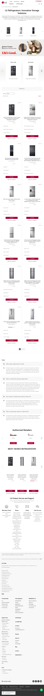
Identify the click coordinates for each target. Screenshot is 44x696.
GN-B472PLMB (31, 243)
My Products (4, 659)
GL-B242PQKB (11, 201)
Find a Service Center (6, 636)
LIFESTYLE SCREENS (5, 602)
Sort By (4, 93)
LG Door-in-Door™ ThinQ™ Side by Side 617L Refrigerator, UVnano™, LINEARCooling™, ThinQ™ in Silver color (32, 200)
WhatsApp (4, 651)
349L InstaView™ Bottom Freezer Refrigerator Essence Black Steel (11, 159)
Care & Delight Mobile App (6, 654)
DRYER (16, 607)
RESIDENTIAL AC (32, 598)
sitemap (3, 686)
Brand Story (17, 628)
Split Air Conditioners (32, 600)
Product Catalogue (5, 623)
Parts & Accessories (5, 643)
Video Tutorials (4, 626)
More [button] (25, 20)
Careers (16, 642)
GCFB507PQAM (11, 324)
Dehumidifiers (31, 604)
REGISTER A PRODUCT (6, 620)
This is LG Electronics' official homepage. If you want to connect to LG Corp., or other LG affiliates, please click (19, 689)
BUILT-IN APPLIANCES (19, 612)
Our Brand (17, 640)
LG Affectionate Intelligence (7, 669)
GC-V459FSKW (11, 161)
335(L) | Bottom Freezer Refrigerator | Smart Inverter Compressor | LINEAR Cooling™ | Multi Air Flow (11, 241)
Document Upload (5, 644)
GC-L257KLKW (31, 203)
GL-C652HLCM (11, 284)
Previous (2, 48)
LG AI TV (3, 671)
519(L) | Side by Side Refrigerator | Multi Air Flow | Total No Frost (11, 322)
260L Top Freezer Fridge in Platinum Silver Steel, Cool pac (11, 199)
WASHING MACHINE (19, 605)
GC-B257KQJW (31, 162)
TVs (2, 600)
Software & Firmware (6, 629)
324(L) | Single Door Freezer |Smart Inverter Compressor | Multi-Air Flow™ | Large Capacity (32, 323)
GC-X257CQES (11, 121)
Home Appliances (18, 598)
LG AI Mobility (4, 673)
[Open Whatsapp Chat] (41, 689)
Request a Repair (5, 634)
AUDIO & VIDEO (5, 604)
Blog (16, 646)
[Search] (41, 4)
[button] (12, 138)
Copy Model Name (14, 121)
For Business (38, 1)
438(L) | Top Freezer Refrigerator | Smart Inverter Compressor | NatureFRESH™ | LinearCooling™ (11, 282)
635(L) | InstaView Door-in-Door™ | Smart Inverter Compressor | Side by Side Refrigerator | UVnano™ (11, 118)
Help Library (4, 624)
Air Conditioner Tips (32, 605)
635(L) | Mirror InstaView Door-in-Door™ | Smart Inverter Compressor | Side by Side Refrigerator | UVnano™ (32, 118)
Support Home (5, 617)
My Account (4, 656)
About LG (17, 638)
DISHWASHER (17, 609)
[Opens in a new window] (33, 681)
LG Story (17, 650)
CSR (2, 663)
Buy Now (11, 136)
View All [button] (39, 95)
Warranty (4, 637)
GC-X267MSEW (31, 121)
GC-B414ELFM (31, 325)
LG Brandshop (18, 617)
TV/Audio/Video (5, 598)
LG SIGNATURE (18, 621)
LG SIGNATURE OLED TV (19, 629)
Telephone (4, 649)
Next (41, 48)
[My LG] (39, 4)
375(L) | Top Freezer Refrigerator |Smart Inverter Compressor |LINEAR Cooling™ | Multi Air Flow (32, 241)
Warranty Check (5, 631)
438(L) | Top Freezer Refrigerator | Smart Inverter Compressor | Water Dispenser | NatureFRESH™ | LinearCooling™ (32, 282)
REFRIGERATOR (18, 600)
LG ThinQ (17, 625)
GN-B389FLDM (11, 243)
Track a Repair (4, 639)
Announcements (5, 661)
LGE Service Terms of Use (13, 686)
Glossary (17, 634)
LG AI (3, 667)
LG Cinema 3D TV (5, 605)
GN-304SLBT (22, 478)
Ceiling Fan (31, 602)
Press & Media (17, 643)
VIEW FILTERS (21, 88)
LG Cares (3, 652)
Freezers (16, 602)
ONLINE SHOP (18, 654)
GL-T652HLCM (31, 284)
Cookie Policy (27, 686)
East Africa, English (7, 681)
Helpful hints (17, 610)
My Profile (4, 658)
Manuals (3, 628)
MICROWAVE (17, 604)
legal (7, 686)
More (41, 558)
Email (3, 593)
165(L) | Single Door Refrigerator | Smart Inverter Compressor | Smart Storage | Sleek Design (22, 477)
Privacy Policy (21, 686)
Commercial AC (31, 607)
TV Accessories (4, 607)
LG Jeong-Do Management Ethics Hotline (9, 693)
